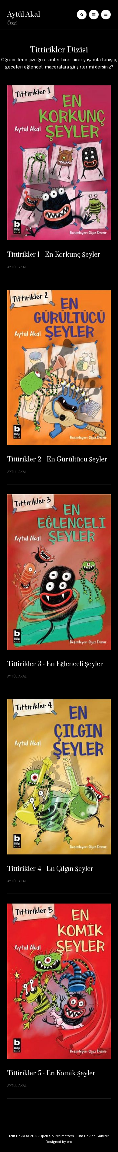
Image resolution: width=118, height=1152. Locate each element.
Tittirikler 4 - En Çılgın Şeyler (50, 869)
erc (69, 1141)
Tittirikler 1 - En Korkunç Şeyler (53, 255)
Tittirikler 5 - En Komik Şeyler (51, 1073)
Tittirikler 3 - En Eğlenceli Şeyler (55, 664)
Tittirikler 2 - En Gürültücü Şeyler (57, 459)
